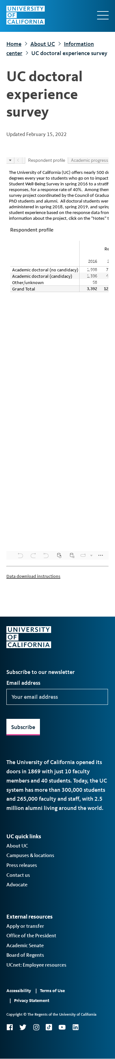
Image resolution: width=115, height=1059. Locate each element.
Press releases (21, 865)
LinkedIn (75, 1027)
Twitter (23, 1027)
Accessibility (18, 990)
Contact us (18, 875)
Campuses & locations (30, 855)
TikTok (49, 1027)
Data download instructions (33, 576)
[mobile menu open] (103, 15)
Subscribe (23, 727)
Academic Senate (25, 945)
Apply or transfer (25, 926)
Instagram (36, 1027)
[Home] (25, 15)
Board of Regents (25, 955)
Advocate (16, 885)
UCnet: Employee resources (36, 965)
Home (13, 43)
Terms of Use (52, 990)
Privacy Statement (31, 1000)
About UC (42, 43)
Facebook (9, 1027)
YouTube (62, 1027)
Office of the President (31, 936)
